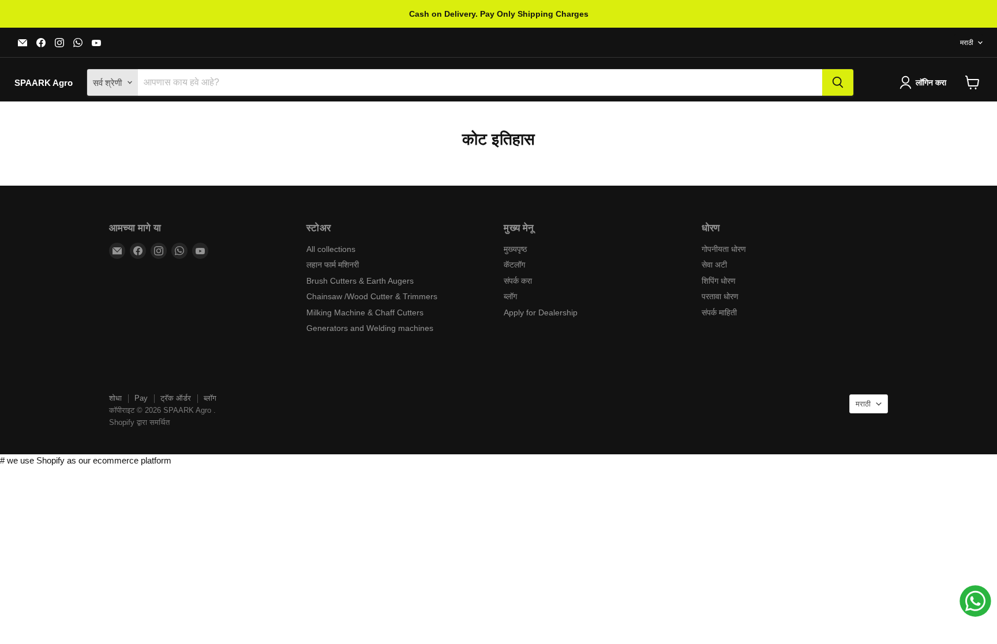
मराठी (966, 43)
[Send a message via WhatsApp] (975, 601)
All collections (330, 249)
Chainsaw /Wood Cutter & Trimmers (371, 296)
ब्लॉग (510, 296)
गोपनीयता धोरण (724, 249)
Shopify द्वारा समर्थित (139, 422)
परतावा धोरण (720, 296)
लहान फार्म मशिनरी (332, 264)
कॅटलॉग (514, 264)
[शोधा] (837, 82)
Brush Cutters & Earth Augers (360, 280)
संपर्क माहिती (719, 312)
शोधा (115, 398)
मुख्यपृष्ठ (515, 249)
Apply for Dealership (541, 312)
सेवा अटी (714, 264)
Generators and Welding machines (369, 328)
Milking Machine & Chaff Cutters (364, 312)
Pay (141, 398)
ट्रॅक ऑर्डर (175, 398)
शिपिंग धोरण (719, 280)
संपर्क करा (518, 280)
